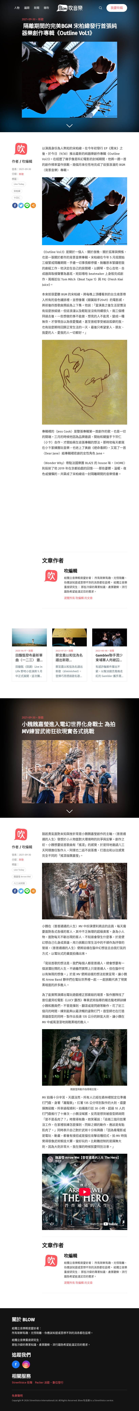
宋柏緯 (17, 191)
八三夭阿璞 (19, 883)
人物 (16, 7)
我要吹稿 (117, 8)
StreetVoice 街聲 (22, 1382)
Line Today (19, 184)
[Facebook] (15, 205)
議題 (26, 7)
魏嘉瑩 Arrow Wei (22, 876)
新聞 (36, 7)
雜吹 (46, 7)
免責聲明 (17, 1395)
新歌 (41, 19)
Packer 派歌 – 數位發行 (49, 1382)
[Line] (27, 205)
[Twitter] (21, 205)
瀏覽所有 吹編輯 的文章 (78, 598)
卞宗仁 (17, 198)
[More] (33, 205)
